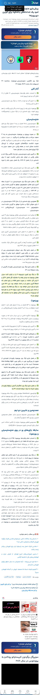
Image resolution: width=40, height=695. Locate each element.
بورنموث (18, 577)
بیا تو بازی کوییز (5, 584)
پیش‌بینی (28, 693)
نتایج (20, 693)
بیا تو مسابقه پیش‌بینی (29, 590)
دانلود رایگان (17, 37)
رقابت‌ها (4, 693)
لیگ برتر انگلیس (9, 577)
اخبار (36, 693)
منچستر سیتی (27, 577)
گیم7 (12, 693)
